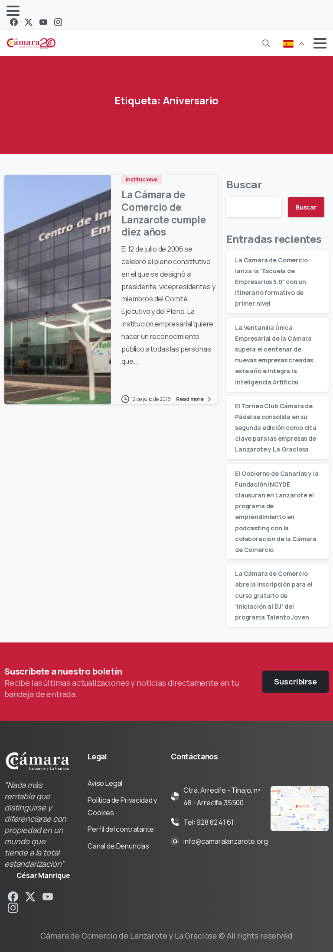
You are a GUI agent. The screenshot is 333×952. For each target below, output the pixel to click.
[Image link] (300, 808)
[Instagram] (58, 22)
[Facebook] (14, 22)
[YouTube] (43, 22)
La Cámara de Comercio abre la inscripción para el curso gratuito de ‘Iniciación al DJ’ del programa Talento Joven (274, 595)
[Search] (266, 43)
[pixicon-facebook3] (13, 896)
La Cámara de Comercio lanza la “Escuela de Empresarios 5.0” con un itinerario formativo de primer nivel (271, 282)
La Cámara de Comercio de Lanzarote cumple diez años (163, 213)
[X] (29, 22)
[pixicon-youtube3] (47, 896)
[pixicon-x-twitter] (30, 896)
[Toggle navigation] (13, 10)
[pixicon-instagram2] (13, 907)
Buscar (244, 184)
